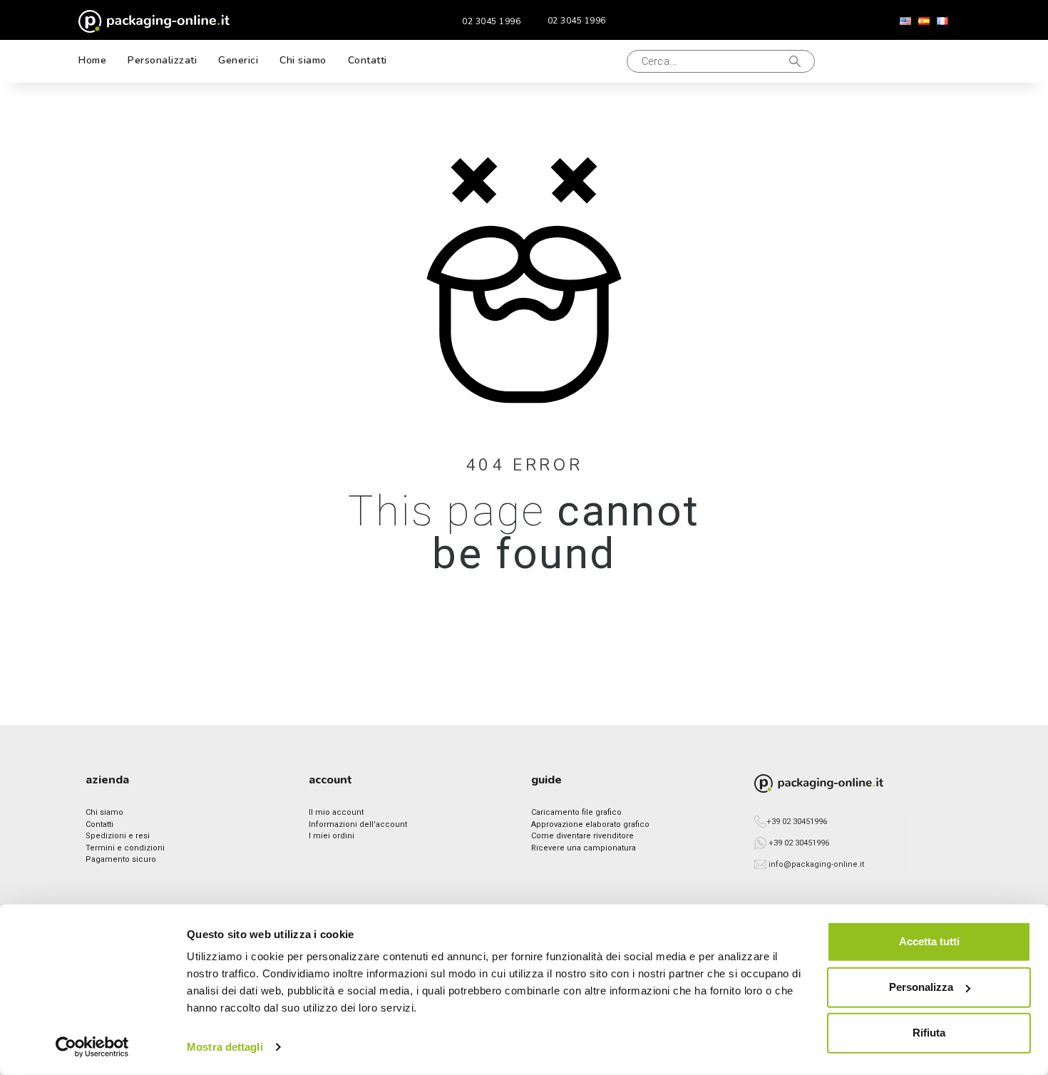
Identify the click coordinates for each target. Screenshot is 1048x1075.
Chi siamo (104, 812)
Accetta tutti (929, 941)
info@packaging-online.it (816, 864)
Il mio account (336, 812)
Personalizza (921, 987)
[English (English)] (905, 21)
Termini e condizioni (125, 848)
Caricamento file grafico (576, 812)
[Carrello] (940, 61)
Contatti (99, 824)
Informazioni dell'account (358, 824)
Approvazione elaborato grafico (590, 824)
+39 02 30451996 (796, 821)
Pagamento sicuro (121, 859)
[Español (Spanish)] (924, 21)
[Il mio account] (894, 61)
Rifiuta (929, 1033)
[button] (598, 61)
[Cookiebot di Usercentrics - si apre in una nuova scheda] (92, 1047)
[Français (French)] (942, 21)
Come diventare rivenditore (582, 835)
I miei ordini (331, 835)
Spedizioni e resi (118, 835)
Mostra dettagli (225, 1047)
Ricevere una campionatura (583, 848)
